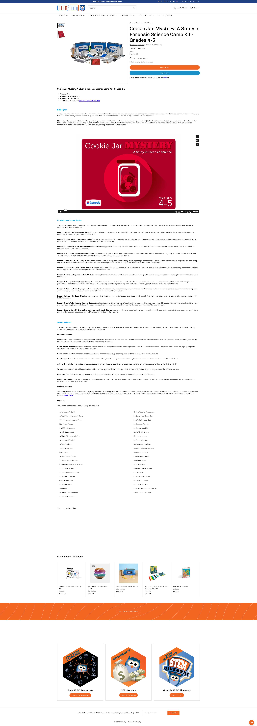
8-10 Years (148, 23)
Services (77, 15)
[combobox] (112, 8)
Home (132, 23)
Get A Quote (165, 15)
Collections (139, 23)
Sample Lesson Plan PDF (89, 101)
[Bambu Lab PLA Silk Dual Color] (100, 579)
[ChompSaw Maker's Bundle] (128, 578)
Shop (62, 15)
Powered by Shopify (134, 722)
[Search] (134, 8)
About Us (127, 15)
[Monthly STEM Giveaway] (177, 667)
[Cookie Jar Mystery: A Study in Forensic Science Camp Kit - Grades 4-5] (69, 531)
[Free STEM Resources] (80, 667)
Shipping (133, 62)
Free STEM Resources (101, 15)
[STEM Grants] (128, 667)
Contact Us (145, 15)
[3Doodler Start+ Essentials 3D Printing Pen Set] (157, 579)
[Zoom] (97, 53)
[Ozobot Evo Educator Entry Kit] (71, 579)
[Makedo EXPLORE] (185, 578)
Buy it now (164, 73)
